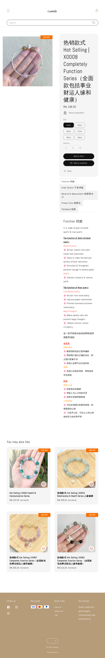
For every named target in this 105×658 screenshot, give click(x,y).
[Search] (93, 22)
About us (58, 607)
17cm (79, 131)
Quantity (66, 143)
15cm (79, 125)
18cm (68, 137)
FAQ (56, 615)
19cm (79, 137)
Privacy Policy (52, 652)
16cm (68, 131)
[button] (8, 11)
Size (65, 119)
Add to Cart (79, 156)
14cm (68, 125)
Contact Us (59, 611)
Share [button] (69, 171)
